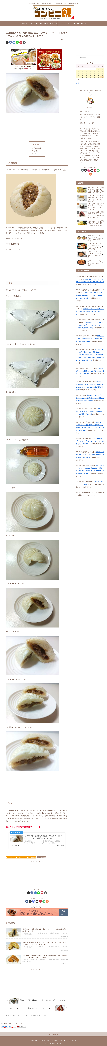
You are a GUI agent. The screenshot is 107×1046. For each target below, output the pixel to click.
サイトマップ (72, 1040)
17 (78, 75)
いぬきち (90, 107)
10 (78, 73)
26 (86, 77)
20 (90, 75)
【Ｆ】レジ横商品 (32, 857)
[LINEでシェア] (17, 42)
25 (82, 77)
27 (90, 77)
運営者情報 (34, 1040)
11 (82, 73)
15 (98, 73)
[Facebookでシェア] (10, 42)
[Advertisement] (37, 127)
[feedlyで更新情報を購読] (43, 901)
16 (102, 73)
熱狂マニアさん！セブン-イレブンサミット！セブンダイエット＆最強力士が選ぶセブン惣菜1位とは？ (90, 397)
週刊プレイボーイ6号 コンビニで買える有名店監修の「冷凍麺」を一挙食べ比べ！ (90, 454)
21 (94, 75)
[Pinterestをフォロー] (40, 901)
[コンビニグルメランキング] (21, 1026)
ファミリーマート (21, 857)
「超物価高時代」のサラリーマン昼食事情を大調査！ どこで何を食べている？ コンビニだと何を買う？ (91, 295)
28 (94, 77)
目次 (34, 144)
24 (78, 77)
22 (98, 75)
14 (94, 73)
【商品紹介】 (37, 148)
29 (98, 77)
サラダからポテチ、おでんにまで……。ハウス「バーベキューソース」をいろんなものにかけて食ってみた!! (90, 325)
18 (82, 75)
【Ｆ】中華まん (10, 857)
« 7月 (77, 83)
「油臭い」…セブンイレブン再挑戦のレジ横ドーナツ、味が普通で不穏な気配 (89, 411)
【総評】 (36, 153)
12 (86, 73)
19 (86, 75)
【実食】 (36, 151)
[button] (24, 42)
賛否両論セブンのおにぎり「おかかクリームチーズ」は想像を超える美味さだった (90, 441)
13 (90, 73)
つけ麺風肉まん (42, 857)
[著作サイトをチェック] (26, 901)
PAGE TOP (54, 1034)
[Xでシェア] (7, 42)
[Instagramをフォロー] (33, 901)
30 (102, 77)
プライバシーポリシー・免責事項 (48, 1040)
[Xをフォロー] (30, 901)
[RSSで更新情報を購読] (47, 901)
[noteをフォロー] (37, 901)
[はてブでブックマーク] (13, 42)
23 (102, 75)
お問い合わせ (62, 1040)
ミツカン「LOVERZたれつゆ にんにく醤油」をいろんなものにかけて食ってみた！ (90, 311)
